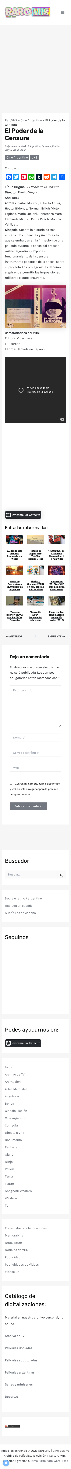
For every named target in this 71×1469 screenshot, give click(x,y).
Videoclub (12, 1272)
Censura (46, 146)
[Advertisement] (35, 62)
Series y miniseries (19, 1384)
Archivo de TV (15, 1074)
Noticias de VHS (16, 1250)
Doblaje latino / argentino (23, 898)
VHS (34, 157)
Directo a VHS (14, 1132)
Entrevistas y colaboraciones (26, 1228)
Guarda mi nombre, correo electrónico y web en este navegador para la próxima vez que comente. (35, 789)
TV (7, 1205)
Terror (9, 1176)
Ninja (9, 1162)
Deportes (11, 1396)
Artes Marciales (16, 1089)
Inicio (9, 1067)
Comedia (11, 1125)
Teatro (9, 1183)
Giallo (9, 1154)
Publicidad (12, 1257)
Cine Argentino (31, 120)
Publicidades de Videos (22, 1264)
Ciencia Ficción (16, 1111)
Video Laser (19, 149)
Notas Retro (13, 1242)
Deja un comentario (16, 146)
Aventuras (12, 1096)
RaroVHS (11, 120)
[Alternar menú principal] (63, 12)
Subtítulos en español (21, 913)
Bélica (9, 1103)
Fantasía (11, 1147)
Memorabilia (14, 1235)
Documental (14, 1140)
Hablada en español (19, 905)
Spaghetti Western (18, 1191)
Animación (13, 1081)
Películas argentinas (20, 1372)
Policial (10, 1169)
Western (11, 1198)
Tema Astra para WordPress (49, 1461)
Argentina (35, 146)
